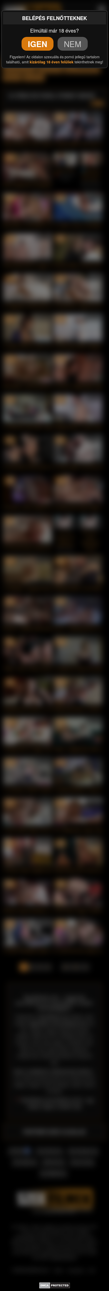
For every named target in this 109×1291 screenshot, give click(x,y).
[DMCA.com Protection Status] (54, 1284)
